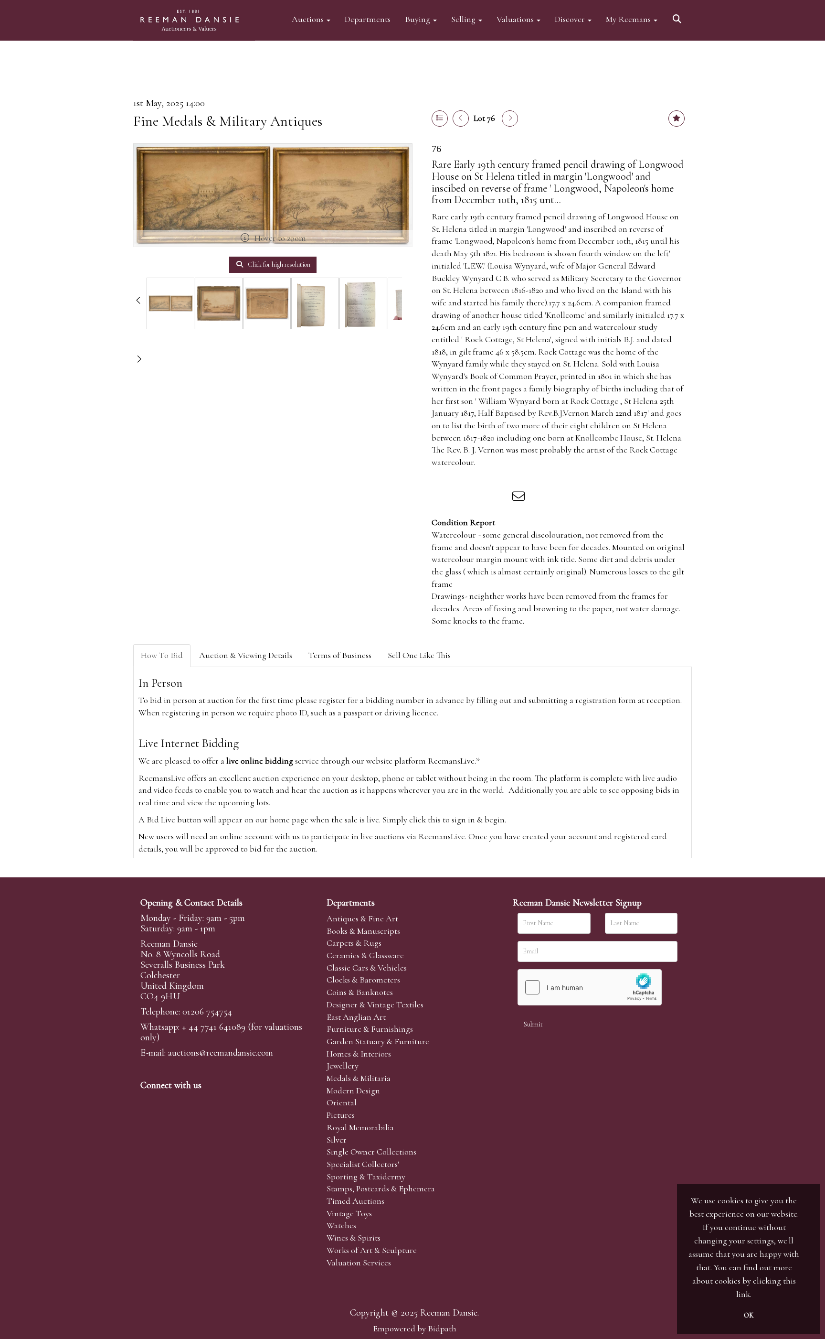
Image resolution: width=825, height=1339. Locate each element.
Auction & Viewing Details (245, 655)
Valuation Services (359, 1262)
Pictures (341, 1115)
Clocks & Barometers (363, 979)
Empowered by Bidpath (414, 1328)
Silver (337, 1139)
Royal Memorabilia (360, 1127)
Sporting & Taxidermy (366, 1176)
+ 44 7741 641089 (213, 1027)
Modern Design (353, 1090)
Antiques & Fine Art (362, 918)
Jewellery (343, 1065)
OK (748, 1315)
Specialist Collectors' (363, 1164)
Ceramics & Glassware (365, 955)
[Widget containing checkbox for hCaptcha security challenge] (590, 987)
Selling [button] (464, 19)
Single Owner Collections (371, 1151)
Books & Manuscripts (363, 931)
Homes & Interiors (359, 1053)
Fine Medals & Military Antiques (227, 121)
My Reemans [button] (629, 19)
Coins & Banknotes (360, 992)
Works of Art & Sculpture (372, 1250)
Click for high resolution (278, 264)
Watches (341, 1225)
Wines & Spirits (354, 1237)
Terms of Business (339, 655)
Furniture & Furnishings (370, 1029)
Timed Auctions (355, 1201)
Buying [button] (418, 19)
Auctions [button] (309, 19)
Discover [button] (571, 19)
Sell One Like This (419, 655)
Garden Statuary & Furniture (378, 1041)
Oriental (342, 1102)
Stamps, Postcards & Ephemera (381, 1188)
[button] (678, 15)
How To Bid (162, 655)
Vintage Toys (349, 1213)
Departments (368, 19)
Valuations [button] (516, 19)
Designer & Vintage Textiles (375, 1004)
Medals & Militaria (359, 1078)
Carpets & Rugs (354, 943)
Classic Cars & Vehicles (367, 967)
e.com (220, 1052)
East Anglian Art (356, 1017)
